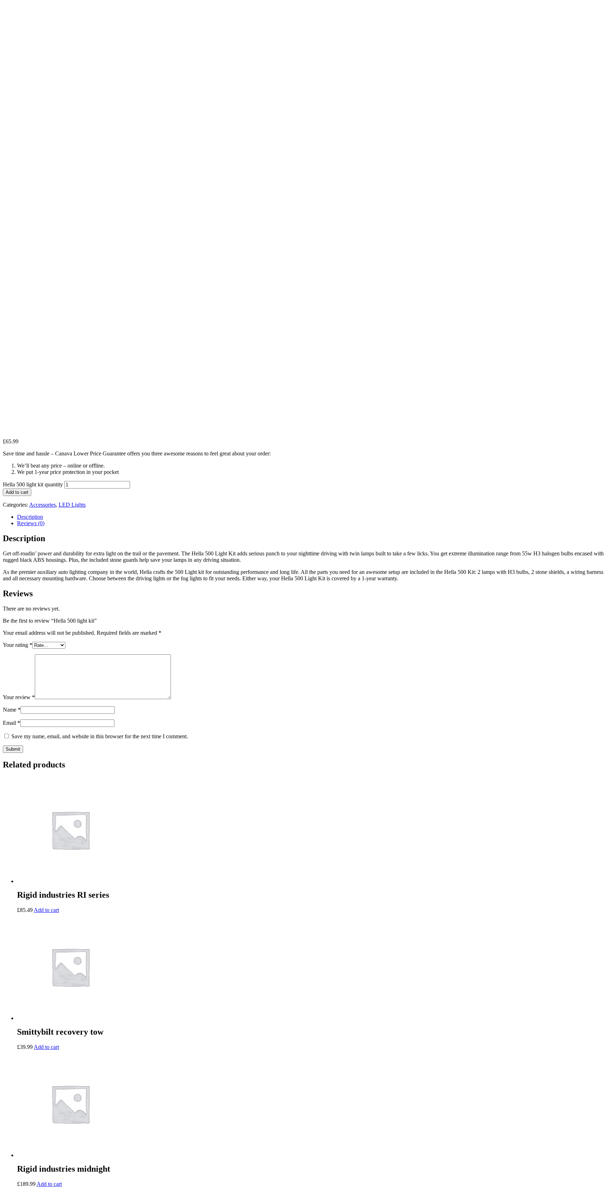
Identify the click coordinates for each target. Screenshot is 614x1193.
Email (11, 723)
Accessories (42, 505)
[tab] (314, 517)
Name (12, 710)
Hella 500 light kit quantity (33, 484)
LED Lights (72, 505)
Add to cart (17, 492)
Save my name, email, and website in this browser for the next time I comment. (99, 736)
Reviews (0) (30, 523)
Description (30, 517)
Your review (19, 697)
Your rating (17, 645)
